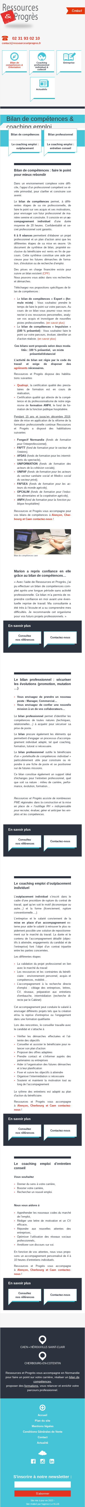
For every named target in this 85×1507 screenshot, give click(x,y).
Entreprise (68, 62)
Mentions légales (42, 1426)
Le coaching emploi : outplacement (25, 146)
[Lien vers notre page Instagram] (42, 1462)
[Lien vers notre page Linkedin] (51, 1462)
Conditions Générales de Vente (42, 1431)
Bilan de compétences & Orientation (14, 64)
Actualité (42, 1442)
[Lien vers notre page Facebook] (33, 1462)
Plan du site (42, 1420)
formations (31, 1385)
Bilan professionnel (60, 134)
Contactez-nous (60, 637)
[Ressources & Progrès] (19, 16)
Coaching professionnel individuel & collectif (41, 64)
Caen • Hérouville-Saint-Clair (42, 1347)
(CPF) (46, 273)
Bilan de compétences (25, 134)
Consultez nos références (24, 637)
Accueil (42, 1415)
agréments (21, 368)
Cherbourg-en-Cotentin (43, 1363)
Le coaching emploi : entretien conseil (60, 146)
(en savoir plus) (55, 322)
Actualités (41, 89)
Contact (77, 10)
